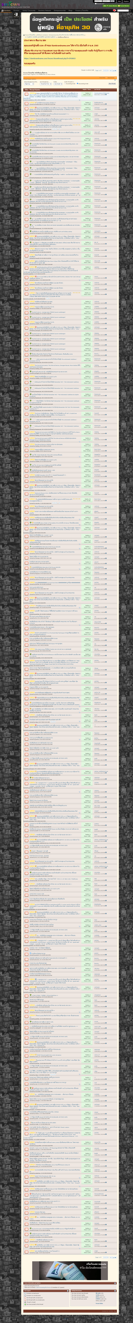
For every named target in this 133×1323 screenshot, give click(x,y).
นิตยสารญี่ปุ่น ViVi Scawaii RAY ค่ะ (39, 556)
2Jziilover (37, 1177)
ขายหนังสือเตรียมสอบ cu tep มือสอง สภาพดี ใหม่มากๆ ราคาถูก (48, 1082)
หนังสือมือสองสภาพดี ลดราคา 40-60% (41, 790)
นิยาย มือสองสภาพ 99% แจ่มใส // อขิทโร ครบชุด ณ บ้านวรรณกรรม (55, 552)
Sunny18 (37, 252)
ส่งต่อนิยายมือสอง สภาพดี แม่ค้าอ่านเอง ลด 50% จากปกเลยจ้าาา (48, 958)
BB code (98, 1293)
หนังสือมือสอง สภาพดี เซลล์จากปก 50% (41, 743)
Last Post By (97, 89)
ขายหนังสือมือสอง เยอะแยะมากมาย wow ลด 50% (46, 547)
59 (90, 125)
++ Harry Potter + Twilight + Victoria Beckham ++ (45, 995)
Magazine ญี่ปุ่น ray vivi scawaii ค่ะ (39, 687)
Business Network (44, 10)
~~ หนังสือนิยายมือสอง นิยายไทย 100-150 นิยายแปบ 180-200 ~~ (53, 1005)
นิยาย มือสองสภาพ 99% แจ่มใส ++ (45, 1010)
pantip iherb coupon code (37, 894)
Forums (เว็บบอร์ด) (81, 10)
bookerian (31, 100)
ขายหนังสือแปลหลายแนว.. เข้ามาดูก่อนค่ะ (42, 627)
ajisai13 (37, 563)
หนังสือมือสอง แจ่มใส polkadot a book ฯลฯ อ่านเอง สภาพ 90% (52, 138)
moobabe (37, 937)
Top (115, 1311)
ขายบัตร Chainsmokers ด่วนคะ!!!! (46, 103)
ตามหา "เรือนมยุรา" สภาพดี (40, 851)
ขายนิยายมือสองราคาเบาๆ (41, 778)
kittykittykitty (32, 909)
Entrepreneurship (60, 10)
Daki (36, 880)
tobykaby (37, 313)
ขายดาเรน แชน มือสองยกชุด (38, 963)
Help (119, 1)
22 (90, 1071)
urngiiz (37, 115)
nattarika (37, 122)
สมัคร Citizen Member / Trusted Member (116, 5)
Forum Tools (102, 77)
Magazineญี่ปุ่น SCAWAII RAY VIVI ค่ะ (45, 449)
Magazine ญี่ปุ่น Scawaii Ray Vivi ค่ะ (44, 307)
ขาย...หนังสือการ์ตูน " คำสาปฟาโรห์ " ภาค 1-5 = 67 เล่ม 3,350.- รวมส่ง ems (56, 879)
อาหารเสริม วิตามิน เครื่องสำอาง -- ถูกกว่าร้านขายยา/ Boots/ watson (49, 1127)
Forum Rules (99, 1303)
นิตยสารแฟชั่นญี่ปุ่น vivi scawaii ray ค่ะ (46, 376)
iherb (36, 895)
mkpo (36, 722)
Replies (85, 89)
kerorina (37, 959)
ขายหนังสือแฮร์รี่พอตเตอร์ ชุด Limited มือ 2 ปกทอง (44, 1112)
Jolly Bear (37, 712)
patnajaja (37, 900)
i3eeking (37, 368)
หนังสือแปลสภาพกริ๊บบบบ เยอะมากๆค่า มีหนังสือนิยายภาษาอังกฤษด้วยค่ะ (56, 1189)
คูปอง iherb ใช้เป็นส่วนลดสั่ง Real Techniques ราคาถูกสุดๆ (46, 643)
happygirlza (38, 456)
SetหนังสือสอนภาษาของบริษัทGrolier (40, 572)
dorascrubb (38, 264)
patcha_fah (38, 694)
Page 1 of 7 (98, 70)
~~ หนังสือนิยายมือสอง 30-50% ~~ (44, 1240)
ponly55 (37, 955)
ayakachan (37, 1173)
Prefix (55, 82)
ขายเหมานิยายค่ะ (40, 1212)
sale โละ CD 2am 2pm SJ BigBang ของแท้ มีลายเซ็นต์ (46, 465)
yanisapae (37, 111)
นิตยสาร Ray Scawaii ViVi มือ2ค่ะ (39, 800)
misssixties (38, 658)
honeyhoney (38, 476)
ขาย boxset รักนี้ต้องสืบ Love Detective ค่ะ (41, 738)
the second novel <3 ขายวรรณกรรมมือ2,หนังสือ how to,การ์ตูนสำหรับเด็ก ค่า (54, 1228)
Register (126, 1)
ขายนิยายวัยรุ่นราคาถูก (38, 953)
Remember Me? (100, 3)
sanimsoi (37, 140)
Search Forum (111, 77)
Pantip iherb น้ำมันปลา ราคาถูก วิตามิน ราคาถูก (43, 919)
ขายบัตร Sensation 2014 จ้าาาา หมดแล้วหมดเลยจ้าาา (50, 475)
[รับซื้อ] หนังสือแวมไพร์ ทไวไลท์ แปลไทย (42, 924)
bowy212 (37, 629)
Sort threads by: (44, 82)
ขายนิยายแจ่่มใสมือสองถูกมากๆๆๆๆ (40, 974)
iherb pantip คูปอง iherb (36, 587)
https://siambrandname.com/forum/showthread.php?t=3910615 (50, 59)
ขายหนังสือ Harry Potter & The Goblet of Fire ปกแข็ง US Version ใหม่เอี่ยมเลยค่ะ (56, 523)
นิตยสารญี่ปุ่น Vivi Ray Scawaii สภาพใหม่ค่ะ (42, 1031)
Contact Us (105, 1311)
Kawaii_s (37, 355)
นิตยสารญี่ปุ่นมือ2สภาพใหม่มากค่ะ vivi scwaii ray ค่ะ (45, 888)
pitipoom (37, 1213)
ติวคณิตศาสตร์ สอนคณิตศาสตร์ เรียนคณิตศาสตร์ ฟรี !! (45, 719)
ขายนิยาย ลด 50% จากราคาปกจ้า (39, 561)
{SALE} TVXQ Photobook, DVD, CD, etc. (45, 1176)
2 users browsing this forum (43, 1287)
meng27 (37, 519)
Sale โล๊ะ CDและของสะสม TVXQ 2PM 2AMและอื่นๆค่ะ (47, 455)
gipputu (37, 514)
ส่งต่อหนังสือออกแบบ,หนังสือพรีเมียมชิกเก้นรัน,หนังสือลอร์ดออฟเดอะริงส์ (58, 698)
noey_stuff (37, 136)
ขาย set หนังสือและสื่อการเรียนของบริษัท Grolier (44, 638)
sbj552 (36, 1129)
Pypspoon (37, 573)
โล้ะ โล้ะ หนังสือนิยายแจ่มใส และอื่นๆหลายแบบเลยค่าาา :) (52, 114)
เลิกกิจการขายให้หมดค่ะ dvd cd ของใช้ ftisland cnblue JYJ (53, 1165)
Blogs (70, 10)
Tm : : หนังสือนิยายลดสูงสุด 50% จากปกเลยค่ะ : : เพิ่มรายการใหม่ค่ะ (56, 935)
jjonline (37, 739)
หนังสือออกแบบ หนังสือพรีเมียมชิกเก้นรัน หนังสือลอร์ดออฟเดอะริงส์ (54, 517)
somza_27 (37, 1056)
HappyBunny (38, 706)
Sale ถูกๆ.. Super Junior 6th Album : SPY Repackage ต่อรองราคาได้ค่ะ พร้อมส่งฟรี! (52, 1148)
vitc (36, 589)
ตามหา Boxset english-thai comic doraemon (49, 1055)
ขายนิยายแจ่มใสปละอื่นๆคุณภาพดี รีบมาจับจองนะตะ (45, 1049)
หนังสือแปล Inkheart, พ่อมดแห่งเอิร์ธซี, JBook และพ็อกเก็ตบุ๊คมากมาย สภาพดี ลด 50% (54, 829)
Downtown (6, 10)
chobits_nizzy (38, 926)
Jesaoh (37, 1230)
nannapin (37, 536)
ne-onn (37, 1023)
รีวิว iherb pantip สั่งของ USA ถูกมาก (40, 616)
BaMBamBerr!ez (39, 104)
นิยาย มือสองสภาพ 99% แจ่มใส (44, 480)
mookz (36, 1124)
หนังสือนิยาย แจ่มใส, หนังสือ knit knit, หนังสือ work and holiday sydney (52, 231)
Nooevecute (38, 147)
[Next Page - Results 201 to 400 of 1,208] (111, 70)
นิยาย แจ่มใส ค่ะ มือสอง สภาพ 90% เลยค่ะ (44, 1122)
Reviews (16, 10)
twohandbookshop (39, 548)
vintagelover (38, 997)
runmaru (37, 791)
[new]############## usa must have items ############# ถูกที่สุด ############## (57, 582)
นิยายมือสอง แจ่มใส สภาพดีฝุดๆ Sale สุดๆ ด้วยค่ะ (49, 283)
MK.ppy (37, 852)
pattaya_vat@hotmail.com (42, 775)
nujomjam (37, 779)
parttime (37, 827)
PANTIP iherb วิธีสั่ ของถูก (37, 999)
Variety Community (28, 10)
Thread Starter (35, 90)
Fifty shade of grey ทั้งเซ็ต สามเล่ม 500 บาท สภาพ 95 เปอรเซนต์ (53, 649)
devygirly (37, 373)
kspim (36, 716)
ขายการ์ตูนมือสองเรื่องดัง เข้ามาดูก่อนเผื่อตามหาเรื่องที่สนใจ (47, 899)
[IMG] (97, 1297)
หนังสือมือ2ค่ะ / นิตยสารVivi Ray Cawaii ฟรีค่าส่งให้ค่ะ (45, 1223)
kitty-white (38, 807)
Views (89, 89)
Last (114, 70)
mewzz (37, 280)
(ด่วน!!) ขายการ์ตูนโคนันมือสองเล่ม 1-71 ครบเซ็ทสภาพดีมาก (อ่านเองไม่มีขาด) (53, 668)
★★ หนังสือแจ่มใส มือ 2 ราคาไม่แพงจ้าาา (47, 1251)
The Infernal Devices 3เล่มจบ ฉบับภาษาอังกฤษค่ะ (49, 444)
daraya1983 (38, 1145)
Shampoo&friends (33, 1199)
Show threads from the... (31, 82)
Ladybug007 (38, 1028)
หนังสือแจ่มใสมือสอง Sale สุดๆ (43, 301)
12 (90, 293)
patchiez (37, 584)
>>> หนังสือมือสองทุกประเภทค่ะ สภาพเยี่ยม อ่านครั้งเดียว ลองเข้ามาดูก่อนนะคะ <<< (54, 1026)
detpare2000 (38, 625)
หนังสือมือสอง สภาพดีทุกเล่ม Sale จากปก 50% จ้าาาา (45, 1201)
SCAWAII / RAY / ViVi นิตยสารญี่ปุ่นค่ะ (40, 948)
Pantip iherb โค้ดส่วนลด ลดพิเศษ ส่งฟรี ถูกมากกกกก (45, 1077)
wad (36, 1084)
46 (90, 499)
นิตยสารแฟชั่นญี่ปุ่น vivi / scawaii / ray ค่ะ (41, 535)
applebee (31, 274)
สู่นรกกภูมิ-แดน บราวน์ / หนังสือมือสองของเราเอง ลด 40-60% (49, 371)
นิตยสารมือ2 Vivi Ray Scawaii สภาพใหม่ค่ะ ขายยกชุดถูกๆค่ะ (47, 1099)
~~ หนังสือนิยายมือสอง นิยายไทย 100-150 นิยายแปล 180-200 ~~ (53, 715)
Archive (111, 1311)
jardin (36, 760)
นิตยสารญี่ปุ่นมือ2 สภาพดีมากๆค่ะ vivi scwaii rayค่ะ (44, 748)
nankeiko (37, 308)
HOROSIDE (38, 975)
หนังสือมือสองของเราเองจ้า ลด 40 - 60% (43, 470)
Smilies (98, 1295)
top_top (37, 651)
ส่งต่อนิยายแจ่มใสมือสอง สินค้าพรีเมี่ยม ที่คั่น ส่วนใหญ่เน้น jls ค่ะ (48, 805)
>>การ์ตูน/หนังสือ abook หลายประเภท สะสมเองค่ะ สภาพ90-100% (48, 758)
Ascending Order (70, 83)
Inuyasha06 (38, 744)
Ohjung (37, 669)
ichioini (37, 1113)
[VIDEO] (98, 1299)
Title (26, 90)
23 (90, 720)
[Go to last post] (106, 94)
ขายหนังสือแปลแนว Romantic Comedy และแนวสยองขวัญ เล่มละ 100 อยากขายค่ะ (55, 156)
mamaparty (38, 233)
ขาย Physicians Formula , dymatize (39, 855)
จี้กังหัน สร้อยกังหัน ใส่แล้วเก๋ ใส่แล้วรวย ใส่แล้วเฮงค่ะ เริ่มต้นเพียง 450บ (52, 354)
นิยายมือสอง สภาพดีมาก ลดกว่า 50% (42, 1022)
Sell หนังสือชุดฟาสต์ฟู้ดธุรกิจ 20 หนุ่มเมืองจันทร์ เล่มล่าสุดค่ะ (52, 692)
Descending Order (83, 83)
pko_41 (37, 246)
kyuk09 (37, 830)
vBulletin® (66, 1318)
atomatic (37, 1149)
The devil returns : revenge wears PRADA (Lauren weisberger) (48, 312)
